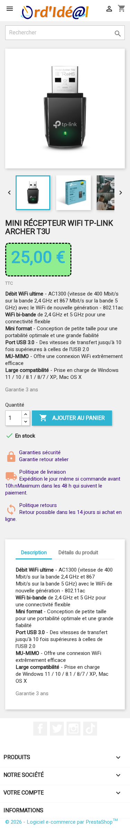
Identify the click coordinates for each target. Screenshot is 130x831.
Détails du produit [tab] (78, 552)
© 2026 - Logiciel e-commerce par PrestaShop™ (61, 822)
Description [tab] (34, 552)
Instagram (73, 729)
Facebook (40, 729)
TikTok (90, 729)
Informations (23, 810)
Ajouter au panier (72, 418)
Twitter (57, 729)
